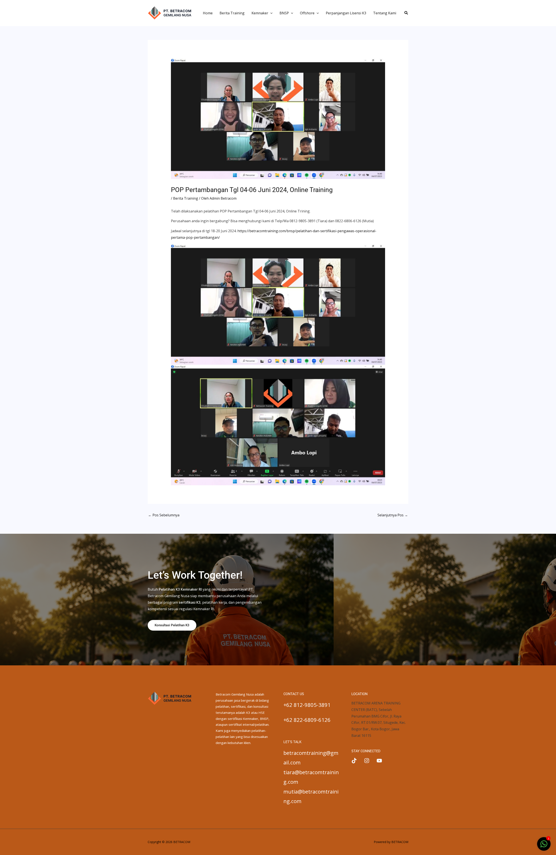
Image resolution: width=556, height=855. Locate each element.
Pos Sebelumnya (163, 515)
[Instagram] (366, 760)
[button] (270, 13)
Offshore (307, 13)
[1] (543, 846)
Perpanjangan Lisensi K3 (346, 13)
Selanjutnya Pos (392, 515)
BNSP (284, 13)
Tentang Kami (384, 13)
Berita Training (232, 13)
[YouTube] (379, 760)
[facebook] (354, 760)
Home (208, 13)
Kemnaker (260, 13)
